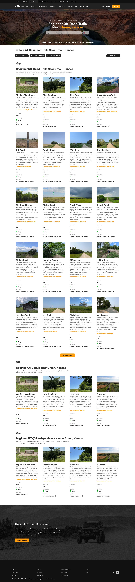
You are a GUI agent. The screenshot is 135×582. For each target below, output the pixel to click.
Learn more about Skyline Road (54, 212)
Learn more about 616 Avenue (80, 267)
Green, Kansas (65, 42)
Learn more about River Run (80, 102)
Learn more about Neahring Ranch (54, 267)
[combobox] (64, 33)
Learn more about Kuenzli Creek (107, 212)
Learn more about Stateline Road (107, 157)
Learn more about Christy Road (27, 267)
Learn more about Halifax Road (107, 267)
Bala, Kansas (90, 42)
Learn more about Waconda (107, 401)
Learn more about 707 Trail (54, 323)
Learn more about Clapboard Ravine (27, 212)
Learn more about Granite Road (54, 157)
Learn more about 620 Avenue (107, 323)
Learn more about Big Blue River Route (27, 102)
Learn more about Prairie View (80, 212)
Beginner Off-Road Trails (55, 20)
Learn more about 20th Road (80, 157)
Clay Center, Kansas (78, 42)
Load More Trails (67, 355)
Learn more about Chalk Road (80, 323)
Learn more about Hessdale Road (27, 323)
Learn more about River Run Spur (54, 102)
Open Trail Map (22, 540)
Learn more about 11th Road (27, 157)
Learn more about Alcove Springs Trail (107, 102)
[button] (22, 55)
